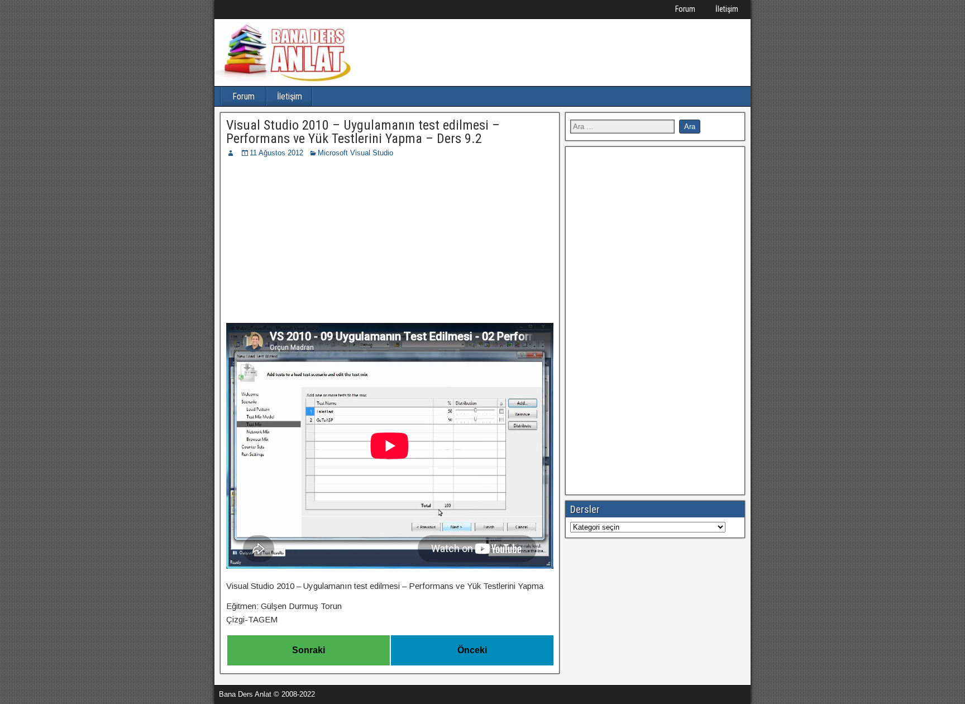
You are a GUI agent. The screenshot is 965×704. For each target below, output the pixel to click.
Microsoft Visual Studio (355, 153)
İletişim (726, 8)
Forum (685, 8)
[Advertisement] (389, 242)
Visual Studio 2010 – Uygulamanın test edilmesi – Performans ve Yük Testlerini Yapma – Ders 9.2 (363, 131)
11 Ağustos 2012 (276, 153)
